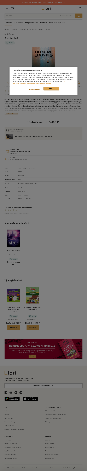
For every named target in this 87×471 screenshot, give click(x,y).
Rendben (51, 88)
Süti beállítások (34, 89)
